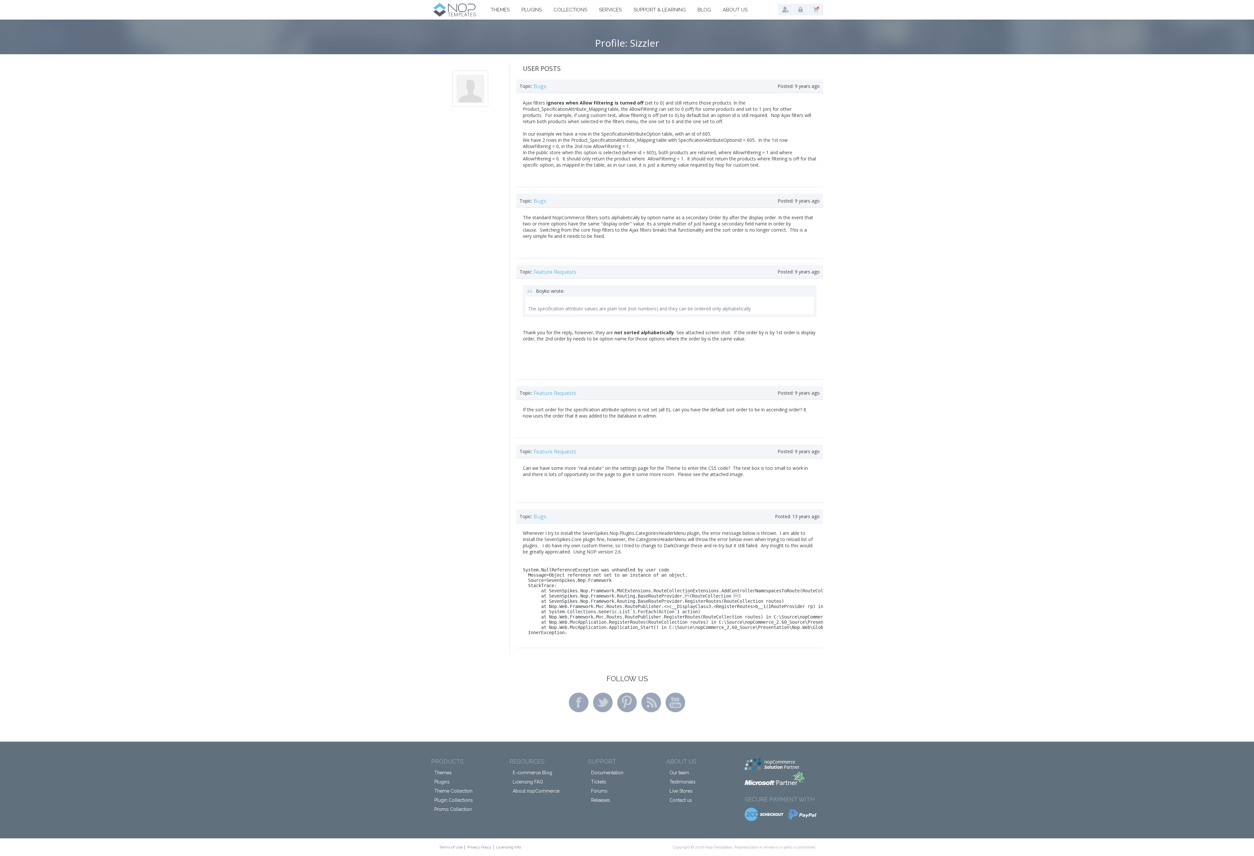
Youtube (675, 702)
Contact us (680, 800)
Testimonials (682, 781)
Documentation (607, 772)
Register (785, 9)
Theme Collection (453, 791)
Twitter (603, 702)
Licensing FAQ (528, 781)
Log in (800, 9)
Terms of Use (451, 847)
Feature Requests (555, 272)
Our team (679, 772)
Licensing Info (508, 847)
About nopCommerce (536, 791)
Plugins (532, 10)
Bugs (540, 86)
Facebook (578, 702)
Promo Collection (453, 809)
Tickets (598, 781)
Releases (600, 800)
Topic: (526, 86)
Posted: (786, 86)
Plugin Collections (453, 800)
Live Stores (681, 791)
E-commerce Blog (532, 772)
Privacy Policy (479, 847)
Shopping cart (815, 9)
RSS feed (651, 702)
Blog (704, 10)
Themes (500, 10)
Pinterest (627, 702)
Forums (599, 791)
